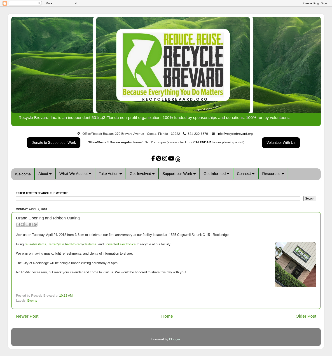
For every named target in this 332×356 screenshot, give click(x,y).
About (43, 174)
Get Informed (215, 174)
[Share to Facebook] (31, 224)
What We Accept (74, 174)
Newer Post (27, 316)
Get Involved (141, 174)
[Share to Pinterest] (35, 224)
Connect (244, 174)
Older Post (306, 316)
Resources (272, 174)
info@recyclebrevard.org (235, 133)
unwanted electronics (120, 244)
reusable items (35, 244)
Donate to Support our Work (53, 142)
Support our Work (177, 174)
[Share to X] (26, 224)
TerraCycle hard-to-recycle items (72, 244)
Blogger (174, 339)
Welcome (23, 174)
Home (167, 316)
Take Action (109, 174)
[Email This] (18, 224)
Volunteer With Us (281, 142)
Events (32, 300)
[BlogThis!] (22, 224)
